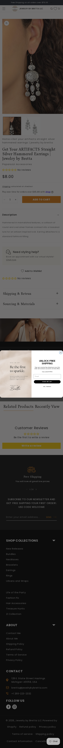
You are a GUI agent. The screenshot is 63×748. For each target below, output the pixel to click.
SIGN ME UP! (47, 381)
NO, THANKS (47, 386)
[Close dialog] (60, 352)
